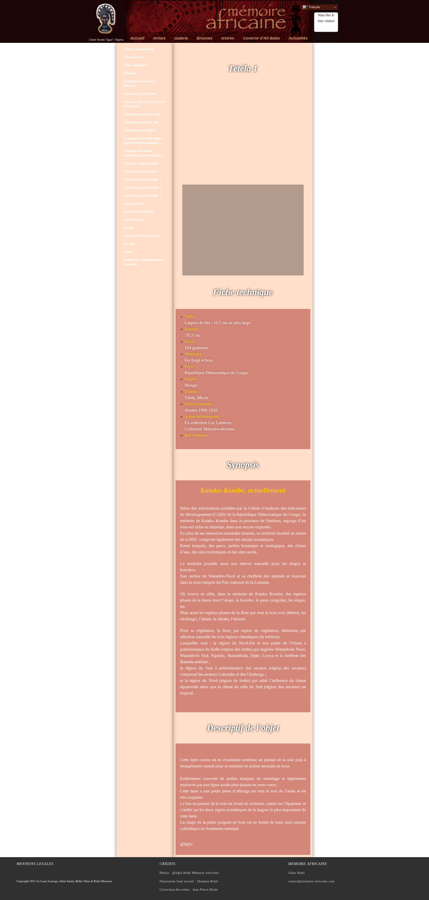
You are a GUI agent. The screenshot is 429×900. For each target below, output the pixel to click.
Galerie (181, 38)
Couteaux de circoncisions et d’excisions (144, 104)
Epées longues (133, 219)
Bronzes (204, 38)
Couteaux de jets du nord (141, 114)
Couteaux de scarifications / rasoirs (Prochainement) (143, 140)
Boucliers (130, 73)
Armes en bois (133, 57)
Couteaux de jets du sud (140, 122)
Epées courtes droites (138, 211)
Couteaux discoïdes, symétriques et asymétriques (143, 153)
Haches (128, 227)
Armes (159, 38)
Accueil (137, 38)
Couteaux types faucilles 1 (142, 179)
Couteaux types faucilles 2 (142, 187)
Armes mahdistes (135, 65)
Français (314, 7)
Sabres (128, 252)
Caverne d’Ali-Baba (261, 38)
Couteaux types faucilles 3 (142, 195)
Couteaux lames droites (140, 171)
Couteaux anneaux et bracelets (139, 83)
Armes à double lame (138, 49)
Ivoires (227, 38)
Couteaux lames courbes (141, 163)
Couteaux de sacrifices (139, 130)
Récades (129, 244)
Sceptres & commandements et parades (143, 262)
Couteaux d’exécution (139, 94)
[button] (187, 135)
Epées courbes (133, 203)
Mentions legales (35, 864)
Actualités (298, 38)
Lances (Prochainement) (141, 236)
